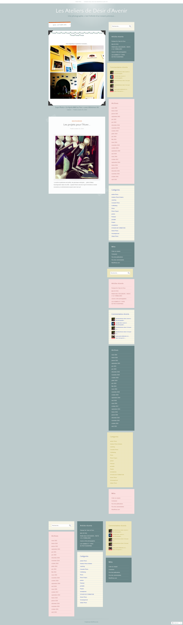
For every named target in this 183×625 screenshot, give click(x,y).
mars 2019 (114, 142)
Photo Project (115, 211)
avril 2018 (114, 153)
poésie (113, 214)
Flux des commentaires (118, 259)
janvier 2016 (115, 168)
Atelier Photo (78, 1)
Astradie (116, 76)
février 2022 (115, 110)
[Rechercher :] (122, 26)
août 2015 (114, 179)
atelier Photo (115, 194)
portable (114, 219)
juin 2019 (114, 136)
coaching (114, 200)
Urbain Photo (115, 236)
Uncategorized (77, 121)
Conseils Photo (116, 202)
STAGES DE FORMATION (118, 228)
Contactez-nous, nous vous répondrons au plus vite (96, 1)
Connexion (114, 254)
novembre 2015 (116, 173)
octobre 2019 (115, 130)
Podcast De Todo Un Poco (118, 41)
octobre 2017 (115, 159)
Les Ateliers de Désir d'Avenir (91, 11)
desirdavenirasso (118, 71)
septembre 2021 (116, 116)
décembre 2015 (116, 170)
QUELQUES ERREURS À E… (121, 89)
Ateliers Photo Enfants (117, 197)
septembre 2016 (116, 162)
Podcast (114, 216)
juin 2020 (114, 122)
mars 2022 (114, 108)
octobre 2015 (115, 176)
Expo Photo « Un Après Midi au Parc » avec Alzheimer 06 (77, 107)
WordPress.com (116, 262)
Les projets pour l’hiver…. (76, 124)
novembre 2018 (116, 145)
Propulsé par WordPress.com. (91, 622)
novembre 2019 (116, 128)
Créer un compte (116, 251)
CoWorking (114, 205)
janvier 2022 (115, 113)
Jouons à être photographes (119, 52)
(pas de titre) (115, 44)
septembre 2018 (116, 150)
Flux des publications (117, 257)
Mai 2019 (114, 139)
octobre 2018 (115, 148)
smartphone (115, 225)
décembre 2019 (116, 125)
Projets (113, 222)
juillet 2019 (114, 133)
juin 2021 (114, 119)
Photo (113, 208)
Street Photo (115, 230)
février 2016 (115, 165)
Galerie (69, 110)
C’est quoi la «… (121, 91)
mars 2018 (114, 156)
